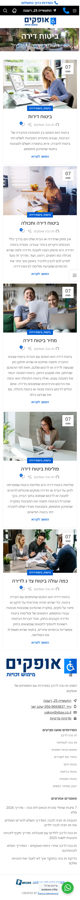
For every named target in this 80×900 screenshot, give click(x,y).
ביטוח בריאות (68, 771)
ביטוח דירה (35, 108)
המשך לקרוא (40, 156)
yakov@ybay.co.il (57, 712)
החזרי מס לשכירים (65, 757)
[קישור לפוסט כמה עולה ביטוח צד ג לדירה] (40, 551)
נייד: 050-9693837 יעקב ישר (51, 706)
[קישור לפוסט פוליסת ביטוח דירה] (40, 436)
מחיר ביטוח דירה (40, 340)
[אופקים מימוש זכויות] (66, 11)
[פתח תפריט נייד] (74, 10)
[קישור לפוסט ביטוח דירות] (40, 84)
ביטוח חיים (70, 764)
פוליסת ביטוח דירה (40, 468)
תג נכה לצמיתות (67, 742)
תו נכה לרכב (69, 735)
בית (66, 45)
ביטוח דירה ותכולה (40, 223)
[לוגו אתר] (40, 21)
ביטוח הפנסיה (68, 779)
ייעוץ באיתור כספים (65, 786)
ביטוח (47, 108)
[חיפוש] (5, 10)
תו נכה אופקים (44, 124)
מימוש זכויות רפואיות (64, 750)
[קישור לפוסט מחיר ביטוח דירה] (40, 308)
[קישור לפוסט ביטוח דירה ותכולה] (40, 190)
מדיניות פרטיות (60, 718)
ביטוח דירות (40, 116)
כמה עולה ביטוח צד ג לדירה (40, 580)
